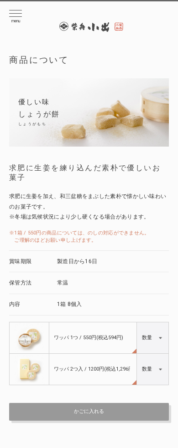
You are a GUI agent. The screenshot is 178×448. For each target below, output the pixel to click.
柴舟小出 (91, 27)
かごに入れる (89, 411)
